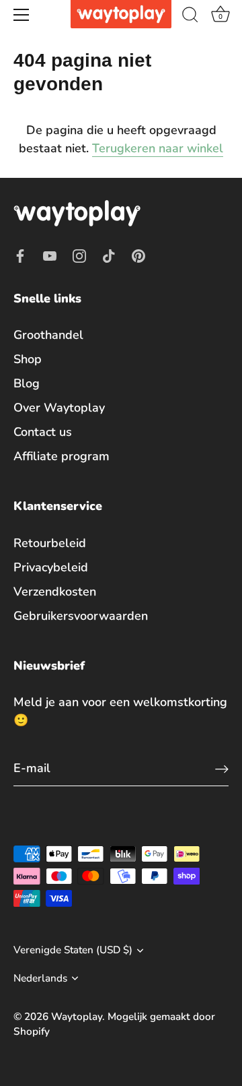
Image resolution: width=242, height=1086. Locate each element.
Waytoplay (76, 1016)
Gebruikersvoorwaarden (80, 616)
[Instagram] (79, 255)
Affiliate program (61, 456)
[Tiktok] (109, 255)
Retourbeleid (49, 543)
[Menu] (21, 15)
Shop (27, 359)
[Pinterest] (138, 255)
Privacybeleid (50, 567)
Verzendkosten (54, 591)
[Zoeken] (190, 17)
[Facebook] (20, 255)
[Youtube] (49, 255)
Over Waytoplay (59, 408)
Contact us (42, 432)
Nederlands (40, 978)
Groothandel (48, 335)
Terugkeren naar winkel (157, 148)
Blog (26, 383)
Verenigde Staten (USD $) (72, 950)
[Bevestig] (222, 768)
